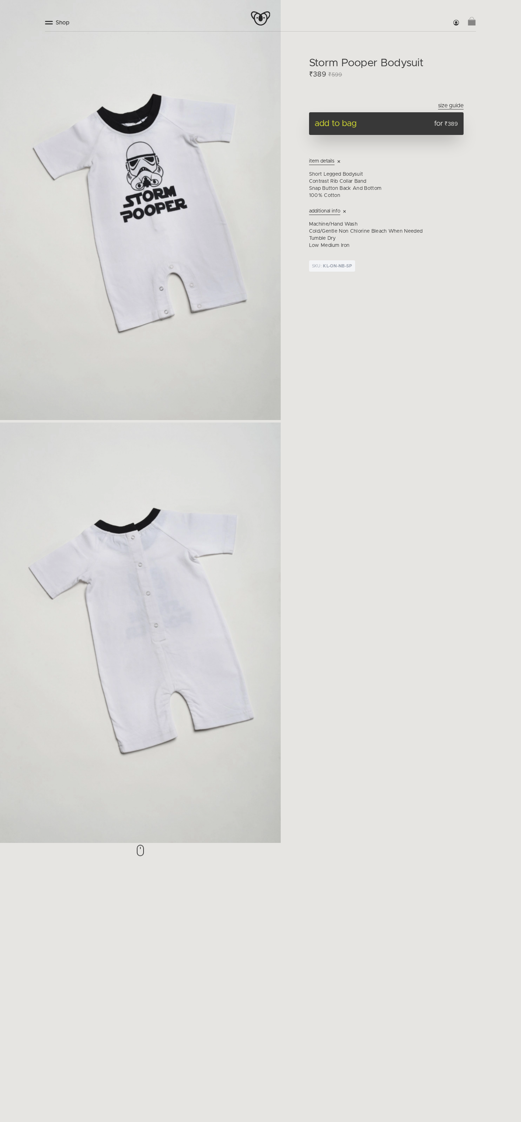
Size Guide (451, 105)
